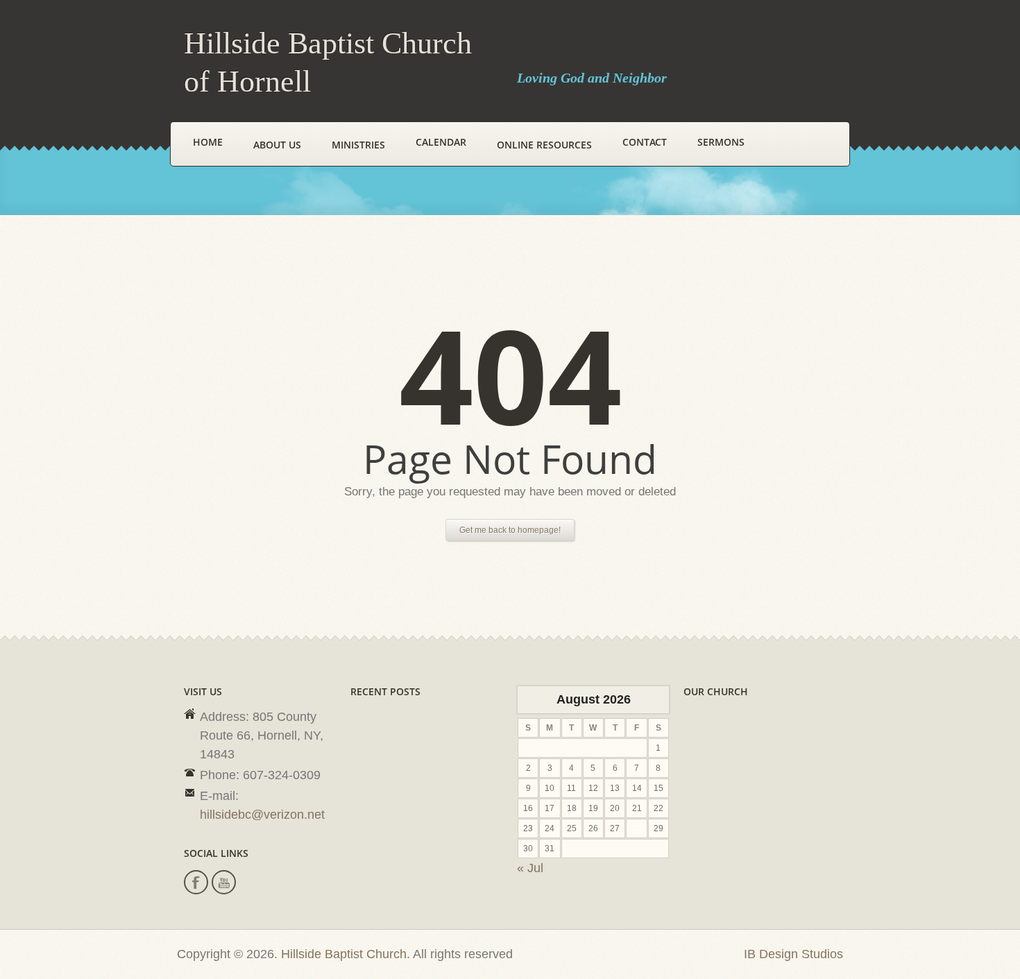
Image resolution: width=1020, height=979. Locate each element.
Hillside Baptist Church (344, 954)
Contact (644, 141)
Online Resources (544, 144)
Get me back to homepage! (510, 530)
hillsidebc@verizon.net (262, 814)
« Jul (530, 868)
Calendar (441, 141)
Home (208, 141)
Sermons (721, 141)
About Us (277, 144)
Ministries (358, 144)
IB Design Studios (793, 954)
